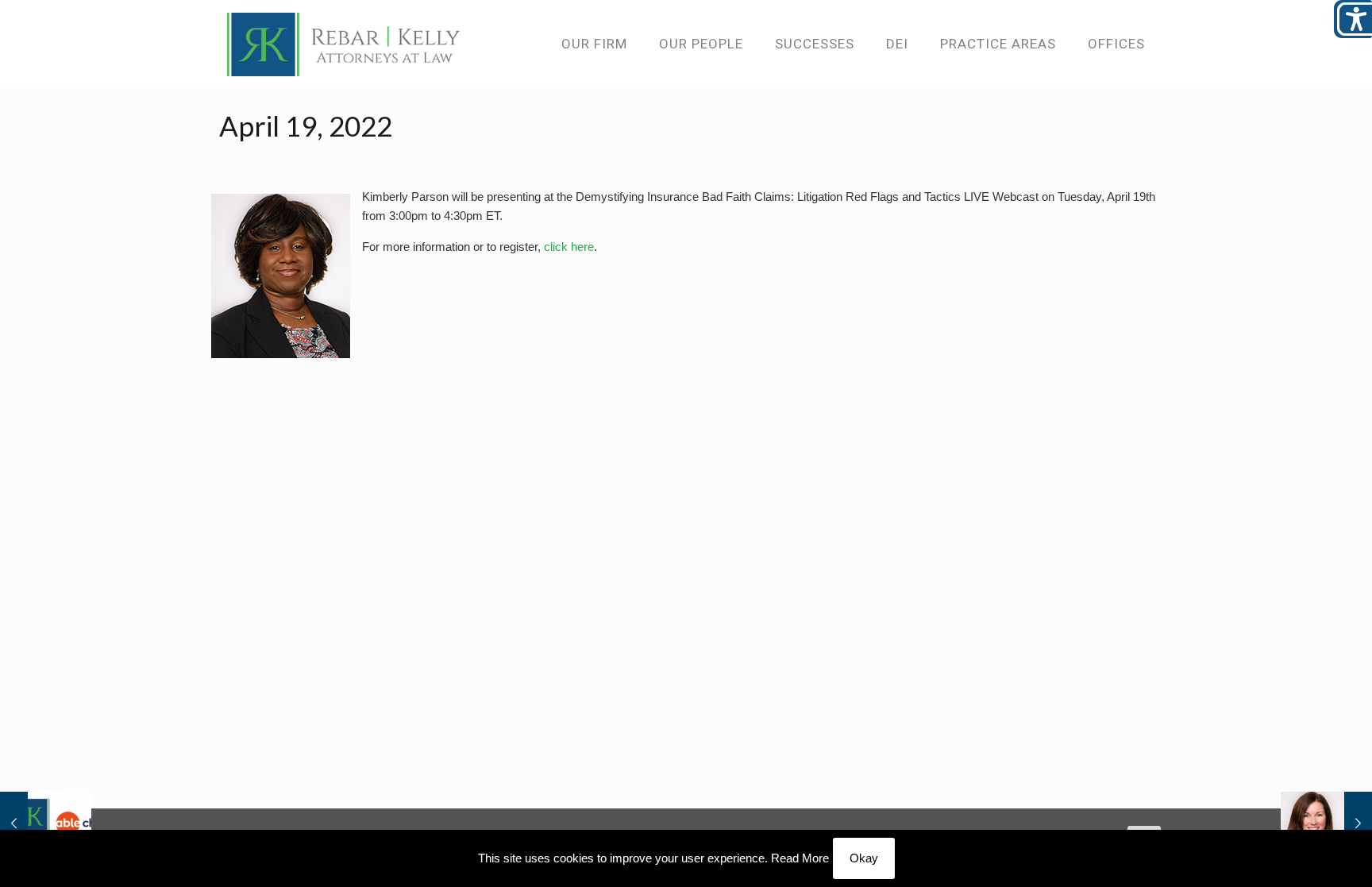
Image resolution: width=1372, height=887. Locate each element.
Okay (864, 858)
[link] (344, 43)
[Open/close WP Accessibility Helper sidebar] (1353, 19)
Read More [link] (800, 858)
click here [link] (569, 246)
